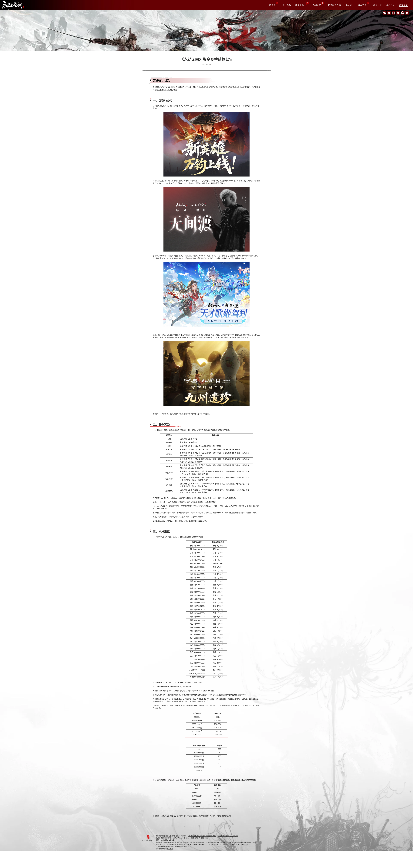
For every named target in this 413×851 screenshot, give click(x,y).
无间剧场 (317, 5)
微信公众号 (384, 13)
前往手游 (403, 5)
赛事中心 (299, 5)
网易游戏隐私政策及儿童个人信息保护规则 (202, 836)
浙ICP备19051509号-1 (164, 838)
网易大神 (398, 13)
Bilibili (393, 13)
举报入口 (390, 5)
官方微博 (389, 13)
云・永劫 (286, 5)
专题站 (348, 5)
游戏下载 (362, 5)
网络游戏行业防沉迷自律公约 (228, 836)
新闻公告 (377, 5)
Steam (402, 13)
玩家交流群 (407, 13)
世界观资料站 (334, 5)
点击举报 (170, 849)
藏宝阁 (272, 5)
